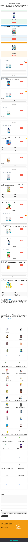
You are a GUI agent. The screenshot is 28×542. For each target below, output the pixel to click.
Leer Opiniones (14, 22)
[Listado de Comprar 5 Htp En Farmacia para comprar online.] (7, 486)
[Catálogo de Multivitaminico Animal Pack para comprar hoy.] (7, 459)
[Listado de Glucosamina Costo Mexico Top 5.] (21, 418)
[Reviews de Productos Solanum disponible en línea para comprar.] (7, 405)
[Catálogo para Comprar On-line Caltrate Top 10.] (7, 371)
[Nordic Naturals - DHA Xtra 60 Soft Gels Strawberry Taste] (9, 95)
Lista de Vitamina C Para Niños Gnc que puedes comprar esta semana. (7, 346)
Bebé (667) (17, 525)
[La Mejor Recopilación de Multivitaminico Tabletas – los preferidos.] (7, 439)
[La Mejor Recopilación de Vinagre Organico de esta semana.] (7, 432)
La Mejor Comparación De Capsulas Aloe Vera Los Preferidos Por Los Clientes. (21, 475)
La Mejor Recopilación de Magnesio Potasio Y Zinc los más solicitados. (21, 400)
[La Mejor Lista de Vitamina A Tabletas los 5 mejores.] (7, 425)
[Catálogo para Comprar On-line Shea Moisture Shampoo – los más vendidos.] (21, 343)
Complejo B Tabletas (21, 380)
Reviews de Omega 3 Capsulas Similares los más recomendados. (21, 339)
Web (1, 510)
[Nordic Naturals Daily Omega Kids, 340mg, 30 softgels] (9, 160)
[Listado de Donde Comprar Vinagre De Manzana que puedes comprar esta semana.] (7, 446)
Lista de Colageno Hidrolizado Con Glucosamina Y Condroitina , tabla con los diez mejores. (7, 366)
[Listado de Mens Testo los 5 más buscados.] (21, 405)
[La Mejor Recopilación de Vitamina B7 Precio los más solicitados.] (21, 391)
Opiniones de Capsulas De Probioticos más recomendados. (7, 332)
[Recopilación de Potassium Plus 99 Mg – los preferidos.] (21, 459)
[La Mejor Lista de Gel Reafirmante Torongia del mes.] (21, 439)
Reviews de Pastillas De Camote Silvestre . (20, 366)
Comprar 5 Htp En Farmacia (7, 488)
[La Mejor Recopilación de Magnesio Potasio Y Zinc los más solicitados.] (21, 398)
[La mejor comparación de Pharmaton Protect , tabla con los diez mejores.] (21, 357)
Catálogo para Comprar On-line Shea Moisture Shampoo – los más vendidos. (21, 346)
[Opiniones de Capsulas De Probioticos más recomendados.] (7, 329)
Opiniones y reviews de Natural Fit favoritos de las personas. (7, 475)
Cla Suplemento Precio (7, 400)
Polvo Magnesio (21, 353)
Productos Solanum (7, 407)
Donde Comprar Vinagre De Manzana (7, 448)
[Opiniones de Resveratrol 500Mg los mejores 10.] (7, 357)
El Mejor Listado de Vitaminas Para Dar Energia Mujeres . (21, 488)
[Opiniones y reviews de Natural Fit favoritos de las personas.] (7, 472)
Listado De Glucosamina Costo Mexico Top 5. (21, 420)
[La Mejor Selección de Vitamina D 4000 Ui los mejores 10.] (21, 384)
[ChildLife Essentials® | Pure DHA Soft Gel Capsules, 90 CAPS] (9, 207)
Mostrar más (14, 75)
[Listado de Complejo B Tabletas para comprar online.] (21, 378)
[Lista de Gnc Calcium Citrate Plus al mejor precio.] (21, 452)
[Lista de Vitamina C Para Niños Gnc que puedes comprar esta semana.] (7, 343)
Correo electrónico (3, 507)
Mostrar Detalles (14, 210)
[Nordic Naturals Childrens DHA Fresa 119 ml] (9, 243)
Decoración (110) (17, 527)
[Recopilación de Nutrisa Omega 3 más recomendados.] (7, 452)
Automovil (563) (17, 524)
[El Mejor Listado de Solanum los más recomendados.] (21, 466)
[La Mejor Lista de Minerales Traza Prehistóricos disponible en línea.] (21, 432)
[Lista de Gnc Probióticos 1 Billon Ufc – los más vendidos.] (7, 378)
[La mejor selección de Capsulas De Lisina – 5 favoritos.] (7, 411)
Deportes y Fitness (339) (18, 528)
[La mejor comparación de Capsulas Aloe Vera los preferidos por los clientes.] (21, 472)
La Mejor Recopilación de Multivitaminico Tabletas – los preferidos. (7, 441)
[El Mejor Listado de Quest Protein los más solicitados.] (7, 466)
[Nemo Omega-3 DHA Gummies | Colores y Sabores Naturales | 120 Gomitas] (9, 83)
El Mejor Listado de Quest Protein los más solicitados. (7, 468)
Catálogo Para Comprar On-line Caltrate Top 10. (7, 373)
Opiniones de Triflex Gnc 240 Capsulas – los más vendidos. (21, 373)
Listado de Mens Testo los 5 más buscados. (21, 407)
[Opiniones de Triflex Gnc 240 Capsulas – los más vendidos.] (21, 371)
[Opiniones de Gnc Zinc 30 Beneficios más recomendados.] (7, 350)
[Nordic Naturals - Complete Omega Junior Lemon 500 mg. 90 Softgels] (9, 177)
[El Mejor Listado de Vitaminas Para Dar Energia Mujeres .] (21, 486)
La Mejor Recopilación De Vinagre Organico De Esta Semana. (7, 434)
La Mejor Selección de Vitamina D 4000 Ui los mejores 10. (21, 387)
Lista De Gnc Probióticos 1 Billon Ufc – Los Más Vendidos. (7, 380)
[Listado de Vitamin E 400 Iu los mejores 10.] (7, 336)
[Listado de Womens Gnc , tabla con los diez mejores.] (7, 384)
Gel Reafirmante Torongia (21, 441)
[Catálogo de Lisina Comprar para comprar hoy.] (7, 479)
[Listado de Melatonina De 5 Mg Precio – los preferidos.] (21, 446)
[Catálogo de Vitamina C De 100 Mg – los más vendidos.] (21, 425)
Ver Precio (21, 64)
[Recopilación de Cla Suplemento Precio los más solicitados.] (7, 398)
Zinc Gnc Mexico (7, 353)
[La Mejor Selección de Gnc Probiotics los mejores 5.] (21, 479)
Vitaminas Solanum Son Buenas (20, 468)
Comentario (2, 494)
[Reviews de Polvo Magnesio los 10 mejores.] (21, 350)
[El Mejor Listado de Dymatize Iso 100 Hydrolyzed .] (21, 411)
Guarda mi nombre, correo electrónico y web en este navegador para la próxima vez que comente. (14, 513)
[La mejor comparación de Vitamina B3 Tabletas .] (21, 329)
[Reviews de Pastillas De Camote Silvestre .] (21, 364)
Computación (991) (18, 526)
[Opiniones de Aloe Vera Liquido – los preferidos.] (7, 391)
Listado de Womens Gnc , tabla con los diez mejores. (7, 387)
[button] (26, 1)
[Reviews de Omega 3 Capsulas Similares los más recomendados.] (21, 336)
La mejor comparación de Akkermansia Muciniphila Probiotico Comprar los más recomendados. (7, 421)
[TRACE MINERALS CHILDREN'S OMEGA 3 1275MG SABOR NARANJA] (9, 130)
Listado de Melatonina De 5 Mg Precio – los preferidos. (21, 448)
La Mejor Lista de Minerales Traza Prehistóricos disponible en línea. (21, 434)
